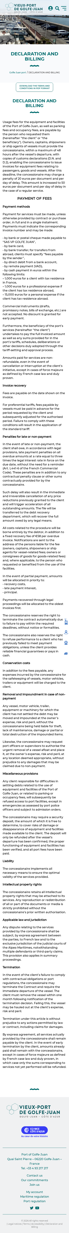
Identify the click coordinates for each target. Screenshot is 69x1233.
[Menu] (63, 8)
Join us (34, 1184)
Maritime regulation (34, 1196)
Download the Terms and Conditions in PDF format (34, 87)
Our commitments (34, 1180)
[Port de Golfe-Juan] (23, 8)
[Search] (57, 8)
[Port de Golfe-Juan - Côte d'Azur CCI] (34, 1110)
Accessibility (37, 1224)
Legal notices (15, 1224)
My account (34, 1192)
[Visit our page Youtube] (37, 1208)
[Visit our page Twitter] (31, 1208)
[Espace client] (50, 8)
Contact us (34, 1175)
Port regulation (35, 1201)
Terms (26, 1224)
